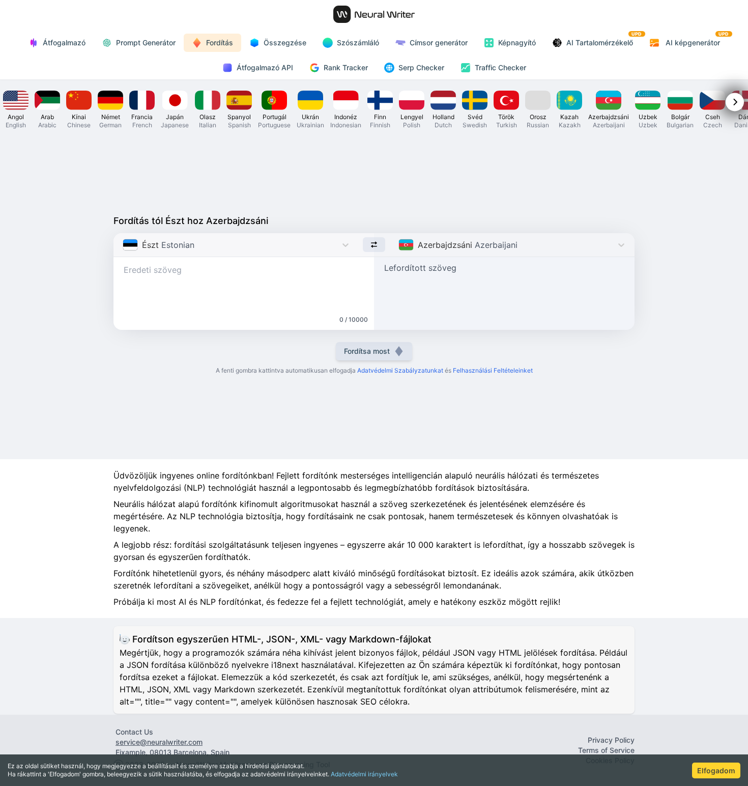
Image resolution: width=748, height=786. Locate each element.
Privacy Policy (611, 740)
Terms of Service (606, 750)
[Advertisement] (374, 171)
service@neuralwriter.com (159, 742)
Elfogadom (716, 770)
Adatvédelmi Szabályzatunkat (400, 370)
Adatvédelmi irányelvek (364, 774)
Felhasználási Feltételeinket (493, 370)
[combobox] (124, 245)
